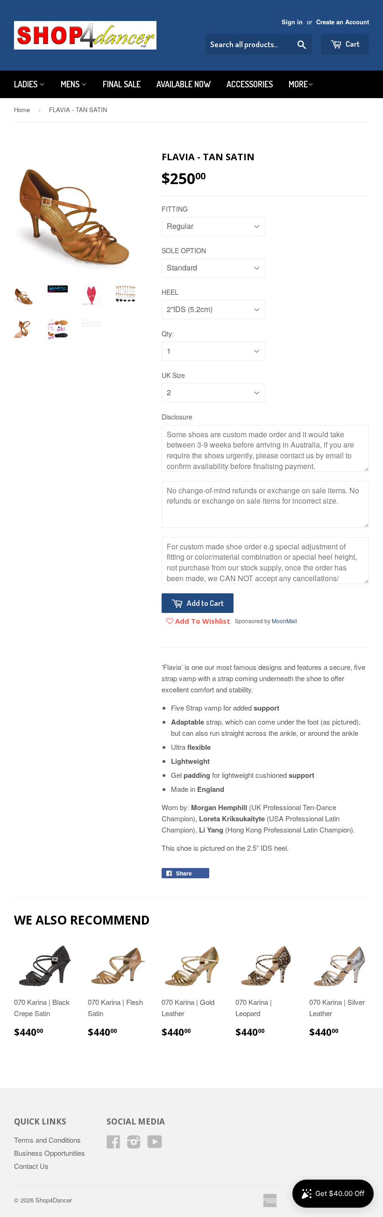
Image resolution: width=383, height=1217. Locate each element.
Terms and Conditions (47, 1140)
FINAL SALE (122, 84)
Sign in (292, 22)
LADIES (26, 84)
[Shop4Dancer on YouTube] (155, 1144)
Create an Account (342, 22)
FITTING (175, 209)
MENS (71, 84)
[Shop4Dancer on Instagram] (134, 1144)
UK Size (173, 375)
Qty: (168, 333)
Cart (352, 44)
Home (22, 109)
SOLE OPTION (184, 250)
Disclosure (177, 416)
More (298, 84)
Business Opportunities (49, 1153)
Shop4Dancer (53, 1200)
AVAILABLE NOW (183, 84)
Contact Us (31, 1166)
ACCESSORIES (250, 84)
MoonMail (284, 621)
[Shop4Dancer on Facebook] (113, 1144)
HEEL (170, 292)
